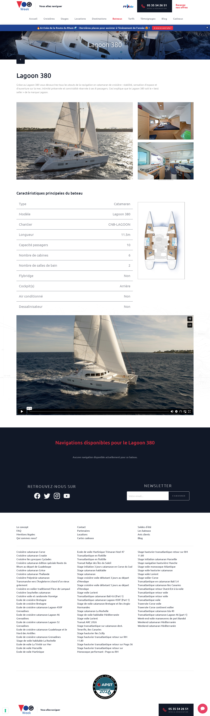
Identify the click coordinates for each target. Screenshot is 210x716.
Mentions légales (25, 534)
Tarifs (131, 18)
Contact (81, 526)
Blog (164, 18)
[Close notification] (207, 27)
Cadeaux (178, 18)
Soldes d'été (144, 526)
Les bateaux (144, 530)
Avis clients (144, 534)
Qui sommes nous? (26, 538)
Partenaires (83, 530)
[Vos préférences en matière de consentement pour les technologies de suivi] (5, 711)
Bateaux (117, 18)
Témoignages (148, 18)
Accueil (33, 18)
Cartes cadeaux (85, 538)
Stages (64, 18)
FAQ (18, 530)
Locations (80, 18)
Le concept (22, 526)
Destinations (99, 18)
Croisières (49, 18)
